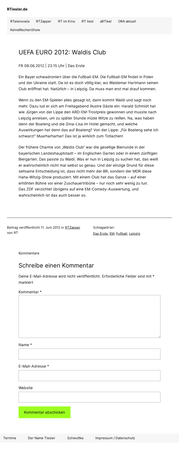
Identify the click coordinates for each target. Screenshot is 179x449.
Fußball (121, 233)
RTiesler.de (17, 9)
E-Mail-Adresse (34, 366)
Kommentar (30, 292)
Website (26, 387)
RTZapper (72, 227)
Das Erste (100, 233)
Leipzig (134, 233)
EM (112, 233)
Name (25, 344)
